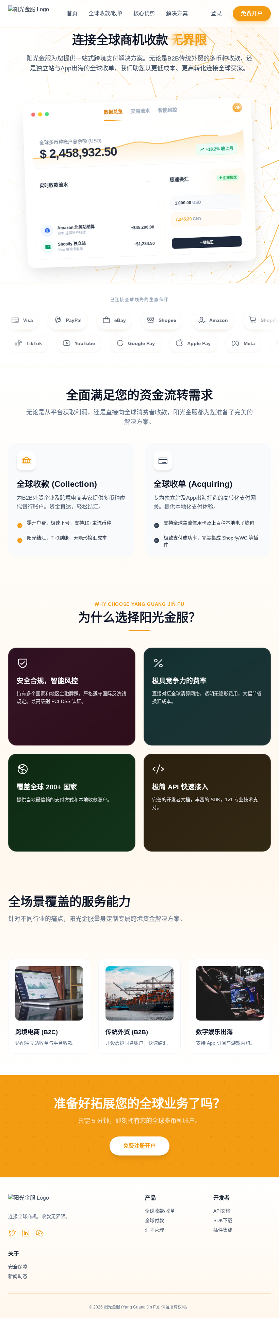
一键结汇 (206, 244)
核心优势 (144, 13)
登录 (216, 13)
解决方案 (177, 13)
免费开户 (252, 13)
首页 (72, 13)
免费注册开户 (139, 1146)
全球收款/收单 (105, 13)
